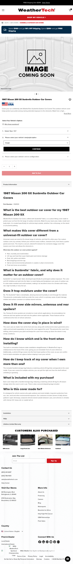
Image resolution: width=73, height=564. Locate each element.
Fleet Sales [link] (41, 521)
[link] (2, 22)
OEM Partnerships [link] (44, 517)
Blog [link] (39, 503)
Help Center (5, 483)
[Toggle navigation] (3, 10)
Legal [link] (41, 556)
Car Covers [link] (14, 23)
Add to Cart (36, 173)
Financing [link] (41, 496)
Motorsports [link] (42, 506)
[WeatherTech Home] (36, 10)
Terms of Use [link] (21, 556)
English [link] (17, 531)
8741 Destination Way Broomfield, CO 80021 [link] (8, 499)
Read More (67, 113)
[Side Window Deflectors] (45, 440)
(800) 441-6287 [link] (6, 472)
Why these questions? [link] (12, 124)
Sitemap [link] (39, 559)
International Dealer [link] (8, 544)
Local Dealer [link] (5, 541)
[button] (36, 94)
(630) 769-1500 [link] (6, 476)
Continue (36, 149)
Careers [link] (40, 499)
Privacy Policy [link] (32, 556)
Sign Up (54, 461)
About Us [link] (41, 492)
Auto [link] (7, 23)
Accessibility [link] (49, 556)
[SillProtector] (10, 440)
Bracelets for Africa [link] (44, 510)
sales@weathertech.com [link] (9, 479)
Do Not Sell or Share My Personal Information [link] (19, 559)
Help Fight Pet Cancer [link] (45, 514)
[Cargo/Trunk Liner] (27, 440)
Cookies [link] (46, 559)
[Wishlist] (70, 99)
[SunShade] (63, 440)
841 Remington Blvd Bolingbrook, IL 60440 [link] (8, 493)
